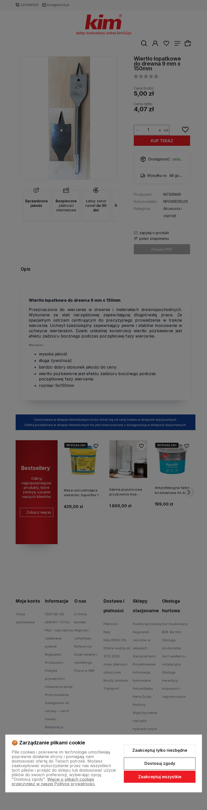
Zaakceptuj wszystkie (160, 776)
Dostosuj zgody (159, 763)
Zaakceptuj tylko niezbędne (159, 750)
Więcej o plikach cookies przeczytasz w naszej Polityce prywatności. (53, 781)
